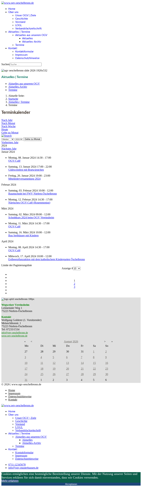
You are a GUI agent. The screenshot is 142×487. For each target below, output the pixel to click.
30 (106, 374)
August (68, 341)
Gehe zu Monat (9, 132)
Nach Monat (8, 123)
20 (67, 368)
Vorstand (20, 22)
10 (26, 362)
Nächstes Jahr (8, 148)
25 (42, 374)
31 (26, 379)
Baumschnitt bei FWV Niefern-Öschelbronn (32, 193)
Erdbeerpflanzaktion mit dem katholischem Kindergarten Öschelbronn (46, 259)
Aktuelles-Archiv (31, 41)
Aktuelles (27, 38)
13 (67, 362)
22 (94, 368)
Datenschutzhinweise (27, 58)
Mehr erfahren (10, 480)
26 (54, 374)
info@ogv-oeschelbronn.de (14, 332)
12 (54, 362)
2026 (75, 341)
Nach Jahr (6, 120)
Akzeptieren (71, 484)
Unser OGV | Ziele (25, 15)
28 (82, 374)
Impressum (21, 55)
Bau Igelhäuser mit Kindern (23, 235)
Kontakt (12, 48)
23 (106, 368)
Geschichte (21, 18)
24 (26, 374)
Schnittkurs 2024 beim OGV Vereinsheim (31, 217)
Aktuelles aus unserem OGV (31, 35)
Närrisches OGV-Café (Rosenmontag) (29, 202)
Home (11, 9)
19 (54, 368)
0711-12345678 (17, 464)
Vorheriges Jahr (9, 142)
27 (67, 374)
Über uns (13, 12)
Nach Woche (8, 126)
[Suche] (6, 135)
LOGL (18, 25)
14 (82, 362)
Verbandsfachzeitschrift (28, 28)
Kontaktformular (24, 51)
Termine (19, 45)
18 (42, 368)
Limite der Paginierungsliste (16, 265)
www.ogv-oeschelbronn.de (14, 335)
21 (82, 368)
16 (106, 362)
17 (26, 368)
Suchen (5, 64)
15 (94, 362)
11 (42, 362)
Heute (4, 129)
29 (94, 374)
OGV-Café (14, 160)
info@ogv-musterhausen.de (23, 467)
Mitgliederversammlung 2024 (24, 178)
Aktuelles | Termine (19, 32)
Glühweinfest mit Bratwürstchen (26, 169)
